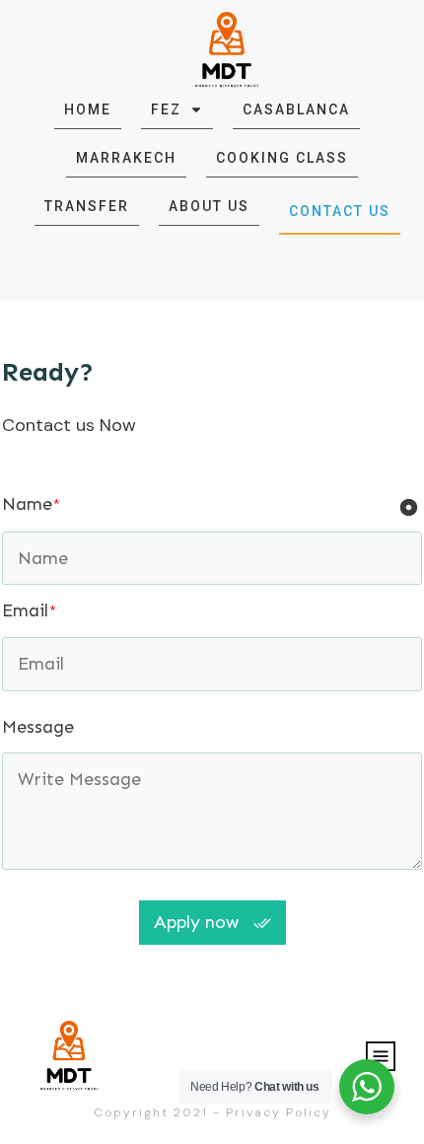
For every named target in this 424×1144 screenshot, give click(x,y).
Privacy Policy (278, 1112)
